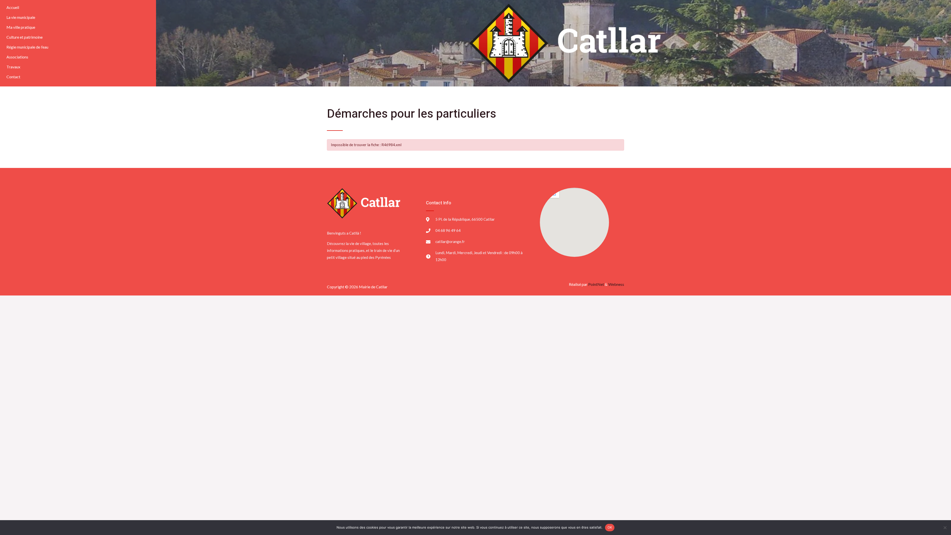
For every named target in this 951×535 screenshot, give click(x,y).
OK (610, 527)
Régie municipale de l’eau (27, 47)
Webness (616, 284)
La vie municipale (20, 17)
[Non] (944, 527)
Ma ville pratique (20, 27)
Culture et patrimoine (24, 37)
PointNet (596, 284)
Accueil (12, 7)
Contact (13, 76)
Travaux (13, 66)
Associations (17, 56)
